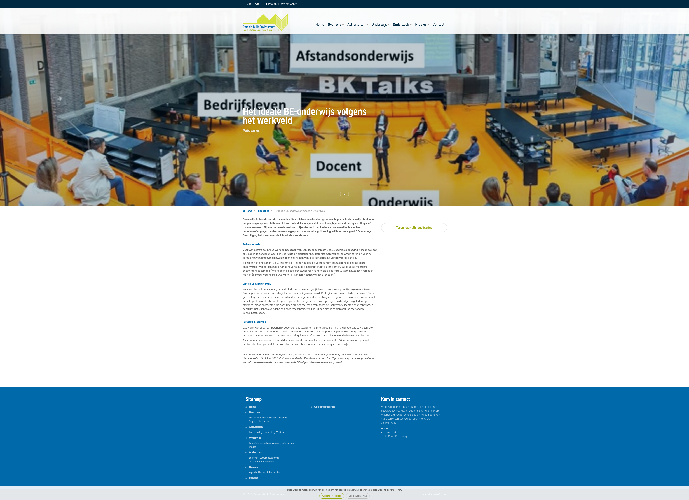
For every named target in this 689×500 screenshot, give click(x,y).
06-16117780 (388, 422)
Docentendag (255, 432)
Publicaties (263, 211)
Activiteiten (356, 24)
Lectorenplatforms (269, 457)
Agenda (253, 472)
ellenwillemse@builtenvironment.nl (407, 418)
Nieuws (420, 24)
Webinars (281, 432)
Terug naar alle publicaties (414, 227)
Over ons (334, 24)
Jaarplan (282, 417)
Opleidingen (288, 443)
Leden (265, 421)
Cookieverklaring (358, 495)
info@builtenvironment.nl (283, 4)
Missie (252, 417)
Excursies (269, 432)
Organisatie (255, 421)
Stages (252, 447)
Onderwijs (379, 24)
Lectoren (253, 457)
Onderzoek (401, 24)
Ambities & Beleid (266, 417)
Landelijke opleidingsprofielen (264, 443)
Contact (438, 24)
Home (319, 24)
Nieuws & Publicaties (269, 472)
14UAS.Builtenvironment (261, 461)
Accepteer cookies (331, 495)
